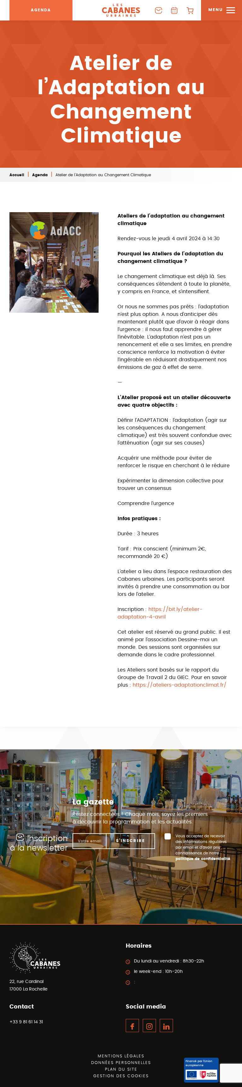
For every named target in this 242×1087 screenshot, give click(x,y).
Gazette (174, 10)
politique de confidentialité (203, 859)
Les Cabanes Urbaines (121, 10)
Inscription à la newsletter (39, 843)
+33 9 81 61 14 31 (26, 1022)
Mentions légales (121, 1056)
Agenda (41, 10)
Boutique (190, 10)
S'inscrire (130, 841)
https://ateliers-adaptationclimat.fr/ (180, 685)
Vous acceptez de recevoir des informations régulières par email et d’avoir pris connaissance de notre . (203, 847)
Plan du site (121, 1069)
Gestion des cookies (121, 1076)
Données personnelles (121, 1063)
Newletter (158, 10)
